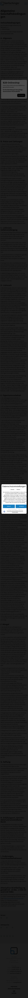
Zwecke (12, 489)
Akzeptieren (21, 506)
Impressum (20, 509)
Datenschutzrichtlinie (12, 509)
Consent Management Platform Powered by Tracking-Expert (15, 511)
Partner (18, 489)
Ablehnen (9, 506)
